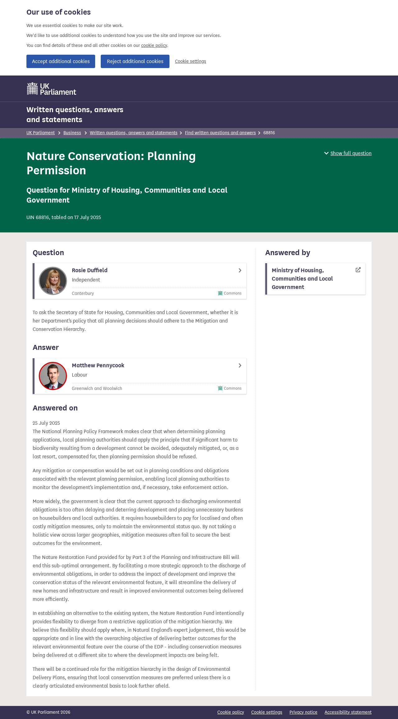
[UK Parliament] (51, 88)
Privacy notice (303, 712)
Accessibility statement (348, 712)
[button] (348, 153)
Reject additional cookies (135, 61)
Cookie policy (230, 712)
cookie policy (154, 45)
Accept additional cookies (61, 61)
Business (72, 132)
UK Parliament (40, 132)
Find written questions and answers (220, 132)
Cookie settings (190, 61)
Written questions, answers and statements (74, 114)
